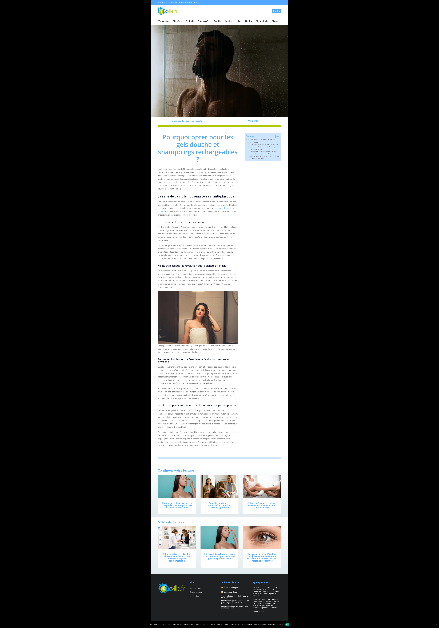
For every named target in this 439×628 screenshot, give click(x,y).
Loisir (238, 21)
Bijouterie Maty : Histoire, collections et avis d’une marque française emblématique (177, 547)
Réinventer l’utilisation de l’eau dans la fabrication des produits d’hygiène (264, 153)
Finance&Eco (204, 21)
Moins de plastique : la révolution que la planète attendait (264, 148)
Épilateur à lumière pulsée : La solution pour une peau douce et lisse (262, 494)
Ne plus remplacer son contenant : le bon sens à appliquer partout (265, 157)
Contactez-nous (196, 592)
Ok (287, 624)
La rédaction (194, 596)
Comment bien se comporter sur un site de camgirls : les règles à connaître (235, 602)
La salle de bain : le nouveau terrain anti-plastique (261, 141)
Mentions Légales (196, 588)
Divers (275, 21)
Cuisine (228, 21)
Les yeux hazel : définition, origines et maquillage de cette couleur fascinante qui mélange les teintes (262, 547)
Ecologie (190, 21)
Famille (217, 21)
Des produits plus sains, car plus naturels (264, 145)
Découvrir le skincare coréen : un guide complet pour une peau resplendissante (177, 494)
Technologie (262, 21)
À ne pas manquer (231, 587)
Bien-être (177, 21)
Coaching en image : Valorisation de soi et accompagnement (220, 494)
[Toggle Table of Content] (276, 136)
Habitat (249, 21)
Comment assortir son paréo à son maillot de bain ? (234, 607)
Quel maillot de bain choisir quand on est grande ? (234, 597)
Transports (163, 21)
